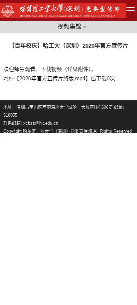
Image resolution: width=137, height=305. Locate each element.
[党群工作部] (63, 16)
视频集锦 (69, 26)
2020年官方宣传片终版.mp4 (52, 78)
